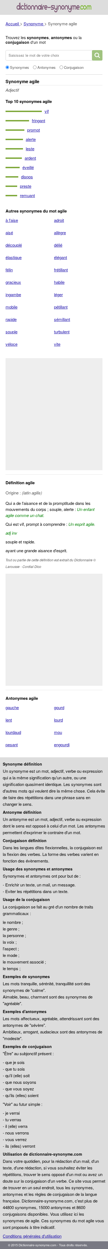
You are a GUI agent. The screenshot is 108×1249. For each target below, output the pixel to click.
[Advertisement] (54, 414)
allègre (60, 232)
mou (58, 732)
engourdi (62, 744)
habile (59, 282)
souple (11, 331)
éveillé (28, 167)
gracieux (13, 282)
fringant (38, 120)
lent (9, 720)
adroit (59, 220)
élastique (14, 257)
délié (58, 245)
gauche (12, 707)
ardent (30, 158)
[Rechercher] (97, 55)
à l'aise (12, 220)
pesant (12, 744)
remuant (27, 195)
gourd (59, 707)
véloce (11, 344)
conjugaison (17, 42)
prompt (33, 130)
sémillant (62, 319)
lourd (58, 720)
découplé (14, 245)
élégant (60, 257)
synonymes (38, 37)
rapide (11, 319)
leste (30, 148)
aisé (9, 232)
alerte (31, 139)
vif (47, 111)
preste (25, 186)
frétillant (61, 270)
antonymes (61, 37)
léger (58, 294)
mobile (11, 307)
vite (57, 344)
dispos (27, 176)
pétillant (61, 307)
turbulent (62, 331)
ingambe (13, 294)
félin (9, 270)
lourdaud (13, 732)
